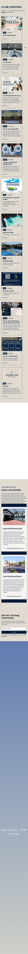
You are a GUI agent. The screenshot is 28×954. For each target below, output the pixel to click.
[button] (25, 47)
